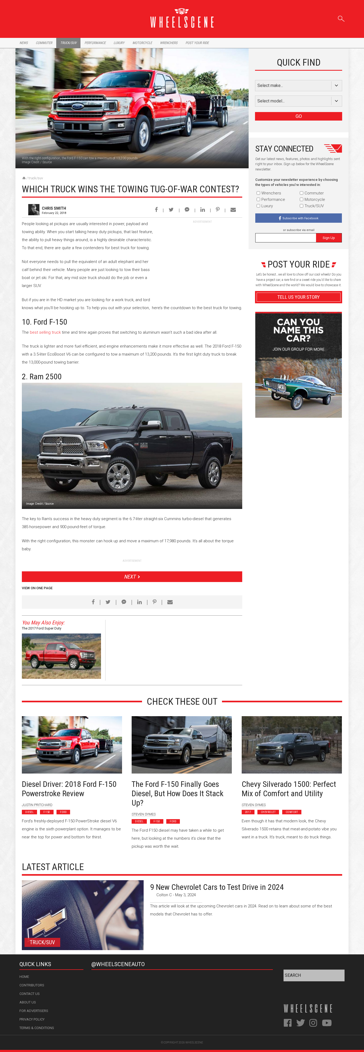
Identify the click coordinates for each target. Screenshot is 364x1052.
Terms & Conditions (36, 1028)
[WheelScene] (24, 178)
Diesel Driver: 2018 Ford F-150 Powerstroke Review (69, 788)
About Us (27, 1002)
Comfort (292, 812)
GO (299, 116)
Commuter (44, 43)
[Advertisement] (202, 257)
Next (129, 576)
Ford (63, 812)
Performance (95, 43)
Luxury (119, 43)
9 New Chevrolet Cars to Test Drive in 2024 (217, 887)
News (23, 43)
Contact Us (29, 994)
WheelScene (194, 1042)
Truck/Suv (68, 43)
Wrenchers (168, 43)
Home (24, 977)
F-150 (46, 812)
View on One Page (37, 588)
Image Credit (30, 162)
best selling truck (45, 332)
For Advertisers (33, 1011)
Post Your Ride (197, 43)
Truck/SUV (36, 178)
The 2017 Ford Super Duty (41, 628)
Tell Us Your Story (298, 297)
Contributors (31, 985)
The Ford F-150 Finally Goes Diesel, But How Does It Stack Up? (178, 793)
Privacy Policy (32, 1019)
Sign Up (329, 238)
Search (341, 17)
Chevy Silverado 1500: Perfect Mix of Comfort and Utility (289, 788)
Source (47, 162)
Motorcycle (142, 43)
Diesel (29, 812)
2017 (248, 812)
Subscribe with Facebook (300, 218)
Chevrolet (268, 812)
